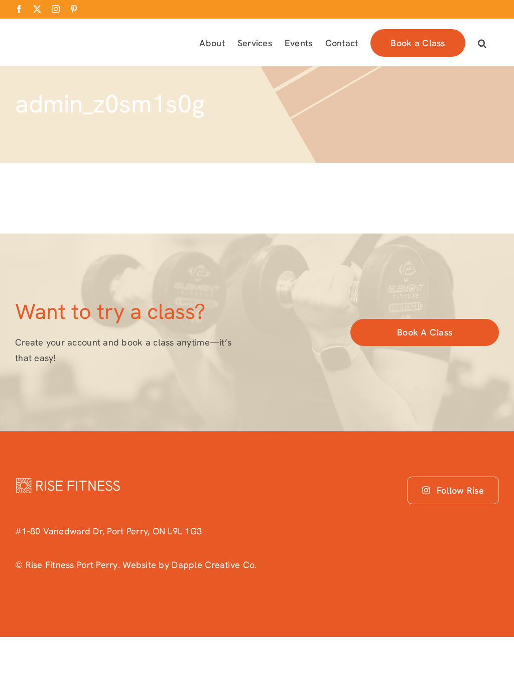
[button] (482, 42)
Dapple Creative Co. (214, 564)
